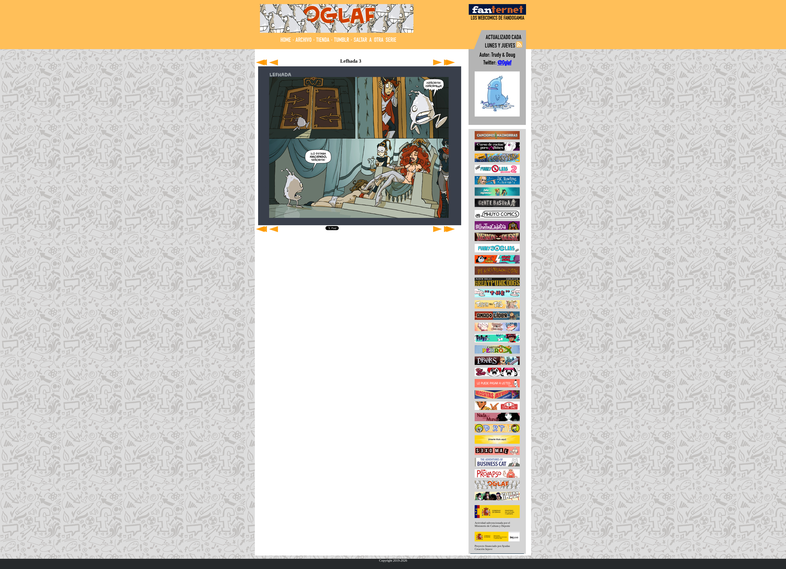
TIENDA (322, 40)
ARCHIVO (304, 40)
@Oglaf (504, 63)
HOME (285, 40)
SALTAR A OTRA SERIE (375, 40)
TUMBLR (341, 40)
